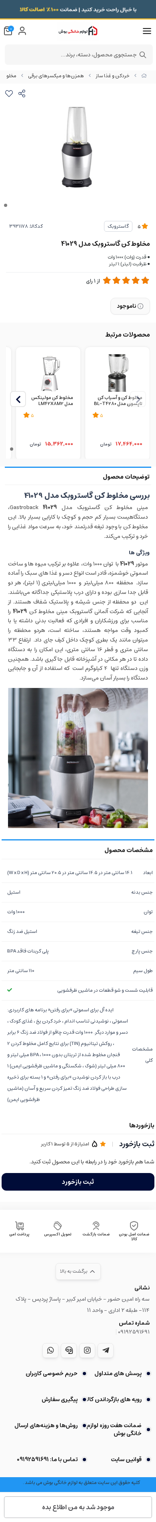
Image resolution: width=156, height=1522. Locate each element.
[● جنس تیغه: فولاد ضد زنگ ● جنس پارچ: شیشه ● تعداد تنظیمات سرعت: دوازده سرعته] (117, 372)
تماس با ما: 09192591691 (47, 1460)
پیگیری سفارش (60, 1400)
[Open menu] (147, 31)
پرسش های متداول (118, 1374)
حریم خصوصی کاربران (52, 1374)
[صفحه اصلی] (144, 76)
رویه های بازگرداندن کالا (114, 1400)
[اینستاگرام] (87, 1350)
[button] (18, 399)
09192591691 (134, 1332)
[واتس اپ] (50, 1350)
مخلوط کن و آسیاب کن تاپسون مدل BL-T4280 (118, 401)
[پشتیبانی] (69, 1350)
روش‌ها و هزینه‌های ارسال (46, 1426)
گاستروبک (118, 226)
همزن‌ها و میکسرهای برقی (56, 76)
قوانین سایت (126, 1460)
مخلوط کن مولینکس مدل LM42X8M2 (52, 401)
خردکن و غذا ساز (113, 76)
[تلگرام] (106, 1350)
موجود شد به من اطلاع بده (78, 1507)
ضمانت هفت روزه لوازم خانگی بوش (114, 1430)
